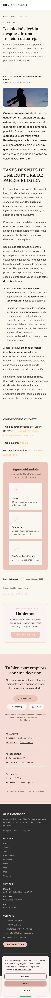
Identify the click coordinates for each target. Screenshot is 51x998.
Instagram (7, 831)
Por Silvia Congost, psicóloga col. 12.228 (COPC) (22, 78)
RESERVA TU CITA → (25, 635)
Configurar (25, 990)
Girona (6, 904)
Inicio (5, 16)
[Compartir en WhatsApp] (6, 593)
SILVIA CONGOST (15, 4)
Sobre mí (7, 847)
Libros (5, 863)
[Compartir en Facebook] (19, 593)
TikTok (15, 831)
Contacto (7, 876)
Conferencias (9, 855)
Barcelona (7, 896)
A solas (23, 442)
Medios (6, 872)
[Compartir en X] (12, 593)
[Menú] (46, 5)
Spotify (23, 831)
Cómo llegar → (26, 742)
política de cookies (23, 970)
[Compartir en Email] (25, 593)
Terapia (6, 851)
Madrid (6, 889)
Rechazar (25, 976)
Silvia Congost (12, 579)
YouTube (31, 831)
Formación (7, 859)
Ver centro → (12, 742)
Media (13, 16)
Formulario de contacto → (14, 937)
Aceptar (25, 983)
